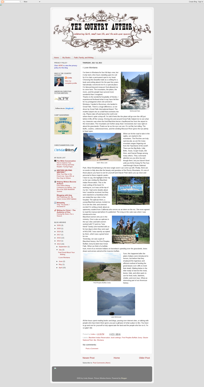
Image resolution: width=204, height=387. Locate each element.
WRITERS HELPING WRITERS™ (64, 171)
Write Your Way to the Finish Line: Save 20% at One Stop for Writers (65, 176)
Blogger (124, 378)
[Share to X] (115, 334)
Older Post (144, 358)
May (60, 264)
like (95, 340)
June (61, 261)
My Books (66, 58)
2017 (59, 235)
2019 (59, 231)
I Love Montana (64, 257)
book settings (116, 337)
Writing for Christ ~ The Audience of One (66, 211)
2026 (59, 225)
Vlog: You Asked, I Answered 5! (63, 206)
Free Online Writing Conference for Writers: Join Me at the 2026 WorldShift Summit (66, 188)
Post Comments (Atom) (101, 363)
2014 (59, 241)
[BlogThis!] (113, 334)
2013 (59, 244)
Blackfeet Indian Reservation (99, 337)
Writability (61, 203)
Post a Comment (92, 348)
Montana (100, 340)
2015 (59, 238)
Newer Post (88, 358)
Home (56, 58)
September (63, 247)
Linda (69, 78)
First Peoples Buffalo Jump (132, 337)
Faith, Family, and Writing (83, 58)
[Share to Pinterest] (119, 334)
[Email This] (110, 334)
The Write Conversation (66, 161)
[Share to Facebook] (117, 334)
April (61, 268)
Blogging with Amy (64, 195)
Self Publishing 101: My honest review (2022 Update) (66, 198)
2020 (59, 228)
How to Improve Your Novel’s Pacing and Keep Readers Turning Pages (65, 165)
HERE (60, 65)
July (60, 250)
